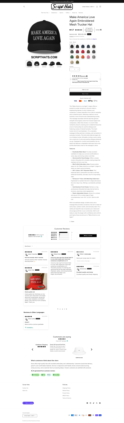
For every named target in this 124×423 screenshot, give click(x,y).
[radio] (72, 46)
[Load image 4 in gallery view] (51, 63)
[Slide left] (24, 63)
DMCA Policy (66, 395)
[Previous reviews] (71, 79)
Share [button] (72, 221)
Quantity (71, 66)
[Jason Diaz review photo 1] (36, 281)
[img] (28, 252)
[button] (24, 6)
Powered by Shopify (35, 420)
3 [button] (62, 309)
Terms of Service (67, 398)
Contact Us (25, 388)
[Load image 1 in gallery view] (29, 63)
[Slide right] (64, 63)
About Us (25, 390)
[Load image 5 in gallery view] (59, 63)
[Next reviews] (100, 79)
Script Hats (28, 420)
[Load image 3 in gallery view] (44, 63)
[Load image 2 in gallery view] (36, 63)
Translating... (30, 327)
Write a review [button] (88, 235)
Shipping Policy (66, 388)
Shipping (71, 36)
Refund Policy (66, 390)
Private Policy (66, 393)
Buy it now (85, 93)
